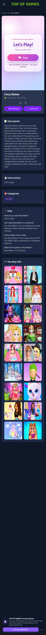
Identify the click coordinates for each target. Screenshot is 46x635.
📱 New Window (12, 109)
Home (4, 13)
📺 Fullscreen (32, 109)
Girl (8, 13)
